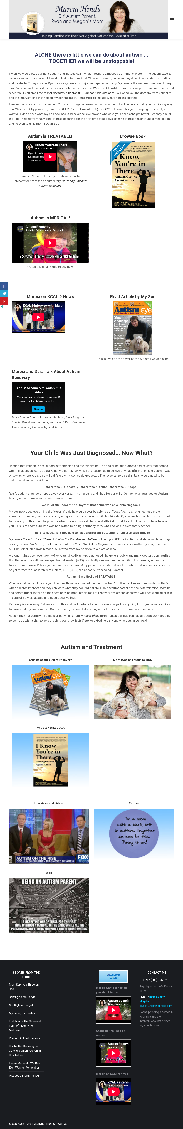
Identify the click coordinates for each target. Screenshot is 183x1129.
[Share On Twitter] (4, 293)
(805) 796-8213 (101, 109)
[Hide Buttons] (2, 307)
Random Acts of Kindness (25, 1038)
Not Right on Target (21, 1005)
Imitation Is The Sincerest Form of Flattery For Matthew (25, 1026)
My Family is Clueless (23, 1013)
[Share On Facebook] (4, 286)
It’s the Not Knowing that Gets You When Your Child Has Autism (25, 1051)
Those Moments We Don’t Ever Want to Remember (25, 1065)
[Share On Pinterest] (4, 301)
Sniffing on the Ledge (22, 997)
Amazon (73, 88)
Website (98, 88)
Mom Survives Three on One (24, 987)
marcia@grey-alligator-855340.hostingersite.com (80, 93)
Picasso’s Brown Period (24, 1075)
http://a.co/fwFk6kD (82, 544)
